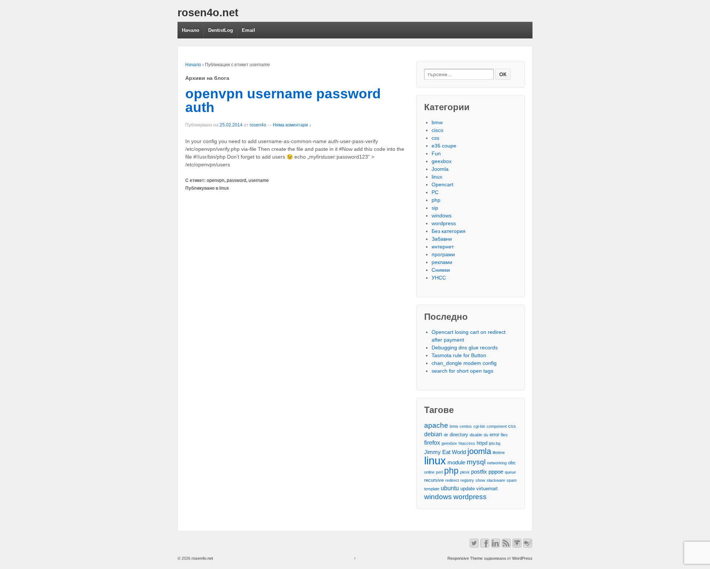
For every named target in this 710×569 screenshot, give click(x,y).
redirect (452, 480)
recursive (434, 480)
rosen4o (258, 125)
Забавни (442, 239)
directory (459, 434)
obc (512, 462)
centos (466, 426)
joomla (479, 451)
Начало (190, 30)
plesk (465, 472)
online (429, 472)
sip (435, 208)
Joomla (440, 169)
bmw (437, 122)
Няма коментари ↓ (292, 125)
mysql (476, 462)
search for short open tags (462, 371)
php (436, 200)
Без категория (449, 231)
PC (435, 192)
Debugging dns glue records (465, 347)
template (431, 489)
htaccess (467, 443)
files (504, 435)
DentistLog (220, 30)
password (236, 180)
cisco (437, 130)
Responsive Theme (465, 558)
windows (442, 216)
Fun (436, 153)
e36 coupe (444, 146)
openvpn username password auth (283, 100)
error (494, 434)
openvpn (215, 180)
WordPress (522, 558)
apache (436, 425)
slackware (496, 480)
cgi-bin (479, 426)
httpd (482, 443)
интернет (443, 247)
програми (443, 254)
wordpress (444, 223)
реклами (442, 262)
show (480, 480)
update (467, 488)
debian (433, 434)
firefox (432, 442)
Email (248, 30)
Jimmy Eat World (445, 452)
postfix (479, 472)
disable (476, 435)
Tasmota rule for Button (459, 355)
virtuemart (487, 488)
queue (510, 472)
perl (439, 472)
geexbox (442, 161)
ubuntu (450, 488)
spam (512, 480)
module (456, 462)
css (435, 138)
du (486, 435)
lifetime (499, 452)
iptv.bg (494, 443)
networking (497, 463)
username (258, 180)
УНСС (439, 278)
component (497, 426)
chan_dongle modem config (464, 363)
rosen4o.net (208, 12)
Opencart (442, 184)
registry (467, 480)
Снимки (441, 270)
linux (224, 188)
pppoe (495, 472)
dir (446, 435)
